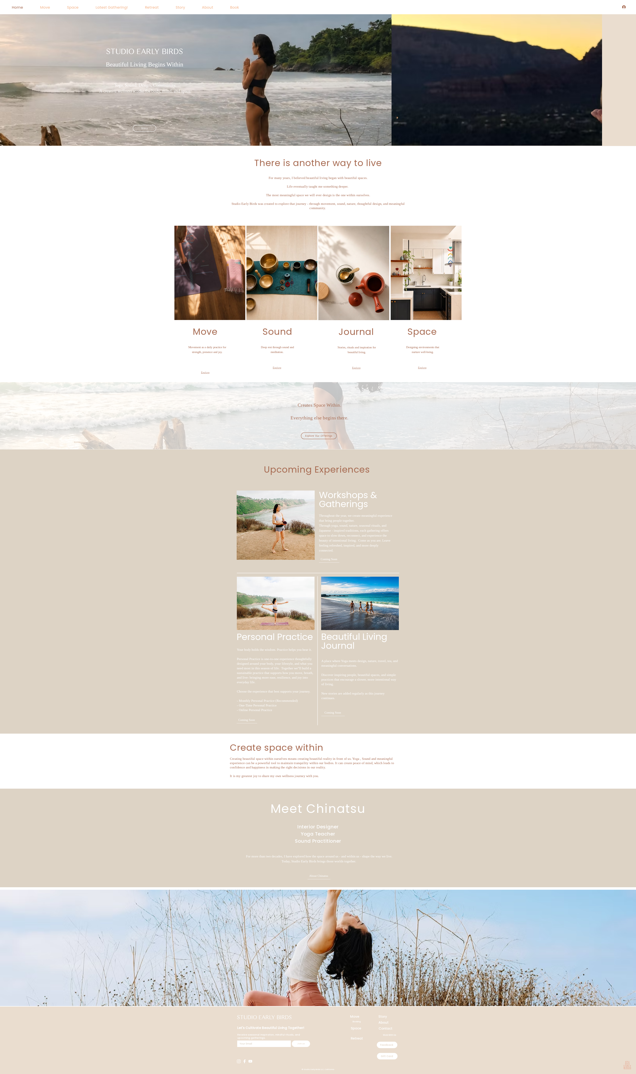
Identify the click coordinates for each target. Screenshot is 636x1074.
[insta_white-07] (239, 1061)
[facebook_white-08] (244, 1061)
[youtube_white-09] (250, 1061)
